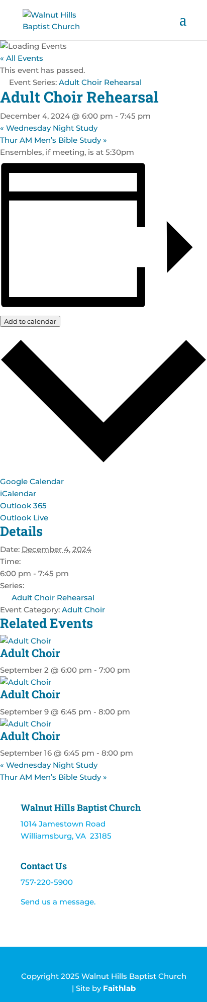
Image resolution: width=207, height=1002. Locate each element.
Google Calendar (32, 481)
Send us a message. (58, 901)
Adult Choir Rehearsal (53, 597)
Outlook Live (24, 517)
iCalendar (18, 493)
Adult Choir (83, 609)
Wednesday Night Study (48, 128)
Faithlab (119, 988)
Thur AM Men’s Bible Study (53, 140)
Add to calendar (30, 321)
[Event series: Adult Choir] (135, 670)
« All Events (21, 58)
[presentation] (25, 641)
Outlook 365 (23, 505)
